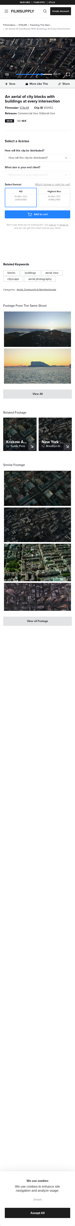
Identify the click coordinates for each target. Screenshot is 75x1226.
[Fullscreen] (68, 74)
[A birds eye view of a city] (37, 597)
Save (12, 84)
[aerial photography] (40, 279)
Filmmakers (9, 25)
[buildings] (30, 273)
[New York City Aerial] (37, 525)
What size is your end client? (28, 175)
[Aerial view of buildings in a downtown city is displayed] (37, 488)
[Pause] (7, 74)
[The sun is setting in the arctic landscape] (37, 329)
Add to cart (40, 214)
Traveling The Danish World (41, 25)
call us (52, 224)
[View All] (37, 394)
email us (63, 224)
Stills (52, 2)
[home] (25, 11)
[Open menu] (6, 11)
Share (66, 84)
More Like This (39, 84)
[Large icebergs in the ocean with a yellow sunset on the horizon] (37, 366)
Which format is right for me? (52, 184)
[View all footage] (37, 621)
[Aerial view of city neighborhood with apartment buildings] (37, 562)
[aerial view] (51, 273)
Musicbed (25, 2)
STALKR (23, 25)
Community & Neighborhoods (40, 289)
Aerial (20, 289)
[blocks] (11, 273)
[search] (45, 11)
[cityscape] (13, 279)
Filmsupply (39, 2)
